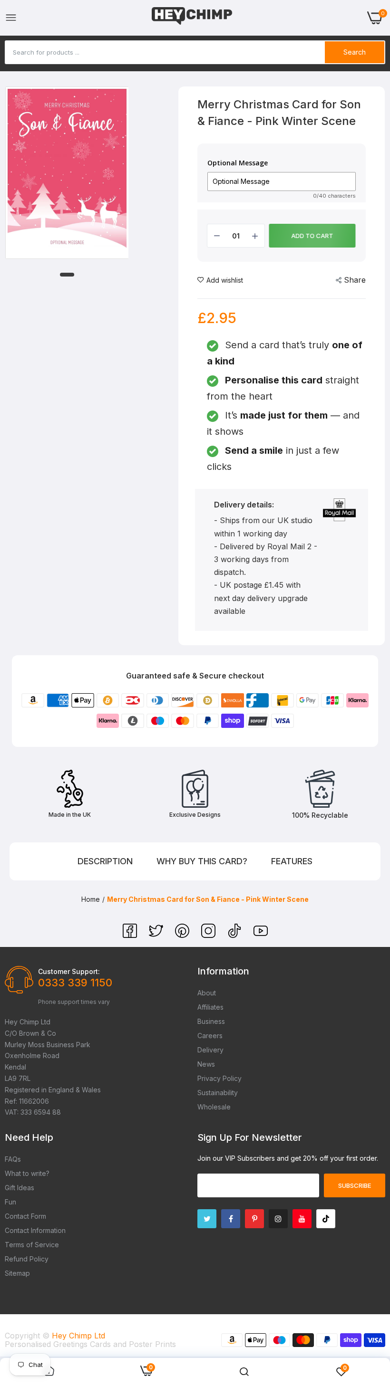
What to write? (27, 1173)
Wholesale (214, 1107)
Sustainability (217, 1093)
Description (105, 861)
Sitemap (17, 1273)
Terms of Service (32, 1245)
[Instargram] (278, 1218)
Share (355, 280)
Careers (210, 1036)
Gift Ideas (19, 1188)
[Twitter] (157, 935)
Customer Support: (69, 971)
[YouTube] (261, 935)
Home (90, 899)
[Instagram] (209, 935)
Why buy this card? (201, 861)
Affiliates (210, 1007)
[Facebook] (131, 935)
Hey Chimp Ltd (78, 1335)
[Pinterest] (183, 935)
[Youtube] (302, 1218)
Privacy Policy (219, 1078)
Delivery (210, 1050)
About (206, 993)
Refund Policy (27, 1259)
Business (211, 1021)
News (206, 1064)
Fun (10, 1202)
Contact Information (35, 1230)
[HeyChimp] (192, 18)
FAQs (13, 1159)
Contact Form (25, 1216)
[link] (244, 1371)
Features (291, 861)
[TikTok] (236, 935)
